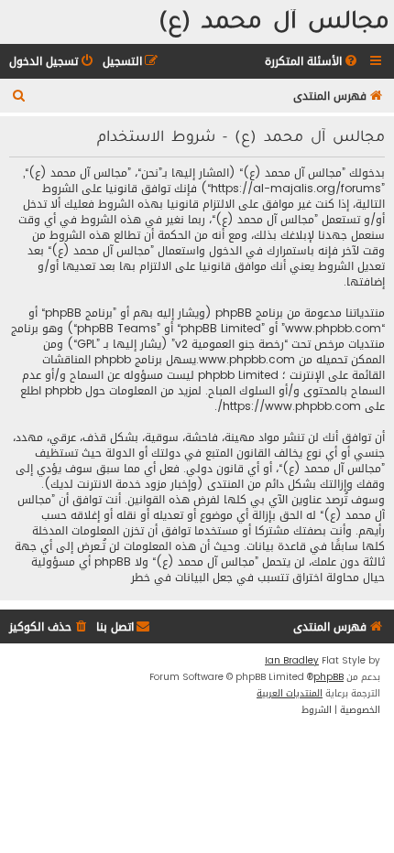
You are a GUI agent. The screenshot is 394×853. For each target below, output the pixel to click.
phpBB (328, 677)
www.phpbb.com (247, 360)
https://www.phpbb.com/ (289, 407)
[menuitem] (312, 61)
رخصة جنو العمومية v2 (229, 344)
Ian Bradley (292, 661)
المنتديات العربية (290, 694)
